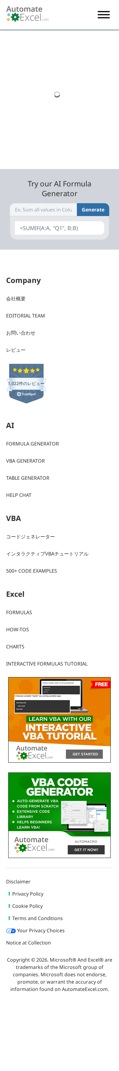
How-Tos (17, 629)
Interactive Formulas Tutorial (47, 663)
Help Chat (18, 495)
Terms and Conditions (37, 918)
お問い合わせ (20, 332)
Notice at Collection (28, 942)
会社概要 (16, 298)
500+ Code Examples (31, 570)
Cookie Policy (27, 906)
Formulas (19, 612)
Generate (93, 209)
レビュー (16, 350)
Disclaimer (18, 881)
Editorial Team (25, 315)
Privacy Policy (27, 893)
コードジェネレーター (30, 536)
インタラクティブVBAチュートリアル (47, 553)
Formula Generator (32, 443)
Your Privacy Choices (40, 930)
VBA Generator (25, 460)
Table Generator (27, 478)
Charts (15, 646)
